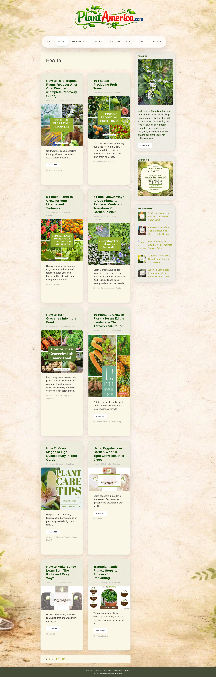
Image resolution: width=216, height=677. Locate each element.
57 (57, 659)
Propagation (68, 395)
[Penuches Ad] (155, 195)
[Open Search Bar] (170, 41)
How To (60, 42)
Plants (98, 42)
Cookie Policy (107, 670)
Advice (52, 170)
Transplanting (102, 636)
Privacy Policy (118, 670)
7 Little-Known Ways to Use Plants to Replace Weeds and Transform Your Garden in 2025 (108, 204)
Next (64, 659)
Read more (52, 165)
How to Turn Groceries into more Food (61, 318)
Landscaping (109, 288)
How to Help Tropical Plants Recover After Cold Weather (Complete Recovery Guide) (62, 88)
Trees (112, 162)
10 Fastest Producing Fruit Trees (105, 84)
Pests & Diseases (79, 42)
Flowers (59, 537)
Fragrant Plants (70, 537)
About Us (130, 42)
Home (49, 42)
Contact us (156, 42)
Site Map (127, 670)
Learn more (145, 145)
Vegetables (115, 42)
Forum (142, 42)
